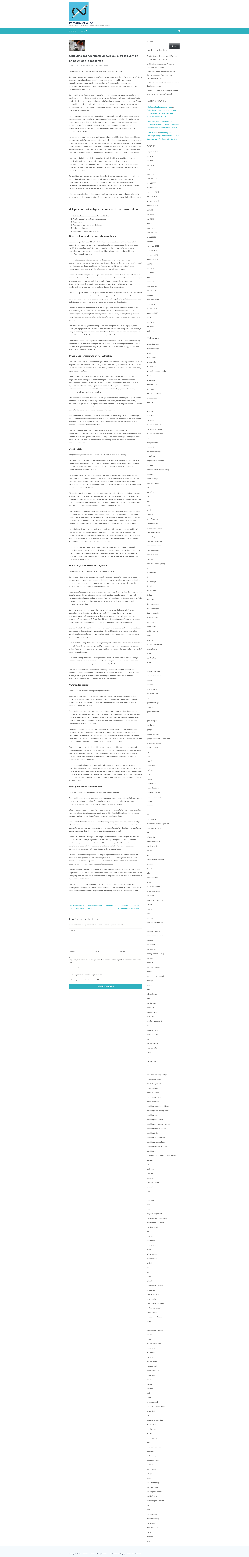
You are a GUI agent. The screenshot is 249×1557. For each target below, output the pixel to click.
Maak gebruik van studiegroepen (86, 231)
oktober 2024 (152, 250)
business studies (153, 483)
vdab (148, 1442)
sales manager (152, 1254)
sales (149, 1250)
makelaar (150, 940)
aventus (150, 411)
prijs (148, 1205)
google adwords (153, 734)
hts (148, 815)
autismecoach (152, 407)
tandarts (150, 1339)
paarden (150, 1160)
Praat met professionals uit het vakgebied (89, 219)
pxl (148, 1232)
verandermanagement (155, 1447)
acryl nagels (151, 357)
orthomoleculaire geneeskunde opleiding (162, 1155)
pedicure (150, 1173)
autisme (150, 402)
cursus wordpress (153, 555)
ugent (149, 1397)
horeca (149, 801)
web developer (152, 1527)
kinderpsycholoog (153, 891)
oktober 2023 (152, 304)
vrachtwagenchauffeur (155, 1501)
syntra (149, 1335)
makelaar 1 (151, 945)
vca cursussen (152, 1438)
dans (148, 577)
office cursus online (154, 1079)
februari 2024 (152, 286)
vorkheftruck (152, 1496)
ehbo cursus (151, 626)
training (150, 1389)
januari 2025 (151, 237)
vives (149, 1478)
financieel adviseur (153, 676)
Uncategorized (152, 1402)
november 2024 (153, 246)
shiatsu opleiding (153, 1294)
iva (148, 855)
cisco (148, 501)
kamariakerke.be (81, 23)
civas (148, 505)
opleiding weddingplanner (156, 1142)
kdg (148, 873)
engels (149, 635)
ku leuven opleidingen (155, 900)
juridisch (150, 864)
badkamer (150, 420)
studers (150, 1326)
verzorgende (151, 1469)
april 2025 (150, 223)
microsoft (150, 1016)
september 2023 (153, 309)
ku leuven (150, 895)
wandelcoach (152, 1514)
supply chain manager (155, 1330)
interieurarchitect (153, 842)
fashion (149, 667)
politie (149, 1196)
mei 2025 (150, 219)
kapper (149, 869)
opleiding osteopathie (155, 1120)
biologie (150, 474)
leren (149, 913)
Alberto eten (152, 132)
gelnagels (150, 707)
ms (148, 1039)
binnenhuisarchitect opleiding (158, 470)
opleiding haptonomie (155, 1115)
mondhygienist (152, 1034)
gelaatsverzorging (153, 703)
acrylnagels (151, 362)
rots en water (152, 1245)
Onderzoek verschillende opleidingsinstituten (91, 216)
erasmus (150, 640)
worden (150, 1536)
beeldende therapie (154, 452)
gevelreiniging (152, 721)
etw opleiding (152, 649)
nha (148, 1066)
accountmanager (153, 349)
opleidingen (151, 1151)
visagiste (150, 1474)
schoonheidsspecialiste (155, 1285)
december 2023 (152, 295)
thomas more (152, 1362)
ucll (148, 1393)
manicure (150, 963)
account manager (153, 344)
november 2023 (153, 300)
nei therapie (151, 1061)
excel (149, 662)
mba (148, 990)
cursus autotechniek (154, 541)
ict (148, 833)
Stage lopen (77, 222)
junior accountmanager (155, 860)
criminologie (151, 537)
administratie (151, 366)
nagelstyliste (152, 1048)
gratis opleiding (152, 747)
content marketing (154, 523)
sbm (148, 1272)
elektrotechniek (153, 631)
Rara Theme (116, 1554)
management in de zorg (155, 954)
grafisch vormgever (154, 743)
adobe (149, 375)
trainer (149, 1384)
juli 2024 (150, 264)
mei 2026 (150, 165)
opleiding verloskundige (156, 1137)
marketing (150, 972)
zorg (148, 1541)
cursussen (150, 559)
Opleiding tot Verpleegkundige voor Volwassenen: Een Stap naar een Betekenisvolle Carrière (161, 113)
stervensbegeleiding (154, 1317)
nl (147, 1070)
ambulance (151, 380)
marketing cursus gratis (155, 976)
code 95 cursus (152, 519)
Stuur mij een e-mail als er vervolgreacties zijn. (86, 975)
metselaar (150, 1007)
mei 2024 (150, 273)
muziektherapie (152, 1043)
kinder (149, 882)
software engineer (154, 1308)
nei (148, 1057)
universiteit (151, 1411)
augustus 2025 (152, 206)
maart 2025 (151, 228)
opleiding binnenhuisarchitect (158, 1106)
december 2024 (152, 241)
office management (154, 1084)
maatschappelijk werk (155, 936)
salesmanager (152, 1259)
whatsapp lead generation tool (159, 107)
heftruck (150, 770)
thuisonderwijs (152, 1366)
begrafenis (151, 456)
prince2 (149, 1209)
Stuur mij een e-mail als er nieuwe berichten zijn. (87, 980)
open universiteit (153, 1102)
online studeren (153, 1093)
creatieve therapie (153, 532)
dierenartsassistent (154, 604)
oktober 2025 (152, 197)
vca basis (150, 1433)
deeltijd (149, 586)
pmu (148, 1191)
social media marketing (155, 1303)
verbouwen (151, 1451)
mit (148, 1025)
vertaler (150, 1465)
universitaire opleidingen (156, 1406)
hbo (148, 756)
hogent (149, 779)
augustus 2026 (152, 152)
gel (148, 698)
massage (150, 981)
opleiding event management (158, 1111)
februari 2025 (152, 232)
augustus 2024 (152, 259)
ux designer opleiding (155, 1420)
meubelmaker (152, 1012)
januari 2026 (151, 183)
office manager (152, 1088)
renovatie (150, 1236)
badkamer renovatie (154, 425)
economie (150, 622)
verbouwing (151, 1456)
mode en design (152, 1030)
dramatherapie (152, 617)
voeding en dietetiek (154, 1492)
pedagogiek (151, 1169)
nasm (149, 1052)
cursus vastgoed (153, 550)
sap (148, 1267)
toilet (149, 1380)
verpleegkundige (153, 1460)
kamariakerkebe (88, 66)
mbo (148, 999)
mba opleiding (152, 994)
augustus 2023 (152, 313)
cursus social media (154, 546)
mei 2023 (150, 327)
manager (150, 958)
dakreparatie (151, 573)
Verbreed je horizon (80, 228)
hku (148, 774)
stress (149, 1321)
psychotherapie (152, 1227)
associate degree (153, 398)
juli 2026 (150, 156)
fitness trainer (152, 689)
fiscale (149, 680)
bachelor (150, 416)
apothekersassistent (154, 384)
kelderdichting (152, 877)
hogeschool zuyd (153, 792)
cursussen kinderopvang (156, 564)
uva (148, 1415)
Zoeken (150, 41)
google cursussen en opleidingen (159, 739)
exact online (151, 658)
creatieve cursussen (154, 528)
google (149, 730)
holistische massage (154, 797)
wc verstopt (151, 1523)
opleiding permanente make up (158, 1124)
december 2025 (152, 188)
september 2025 (153, 201)
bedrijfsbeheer (152, 443)
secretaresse (151, 1290)
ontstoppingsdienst (154, 1097)
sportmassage (152, 1312)
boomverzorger (153, 479)
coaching (150, 514)
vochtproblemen (153, 1487)
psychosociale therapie (155, 1223)
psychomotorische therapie (157, 1218)
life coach (150, 918)
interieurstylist (152, 846)
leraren (149, 909)
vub (148, 1510)
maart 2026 (151, 174)
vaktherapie (151, 1429)
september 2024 (153, 255)
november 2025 (153, 192)
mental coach (152, 1003)
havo (148, 752)
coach (149, 510)
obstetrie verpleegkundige (157, 1075)
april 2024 (150, 277)
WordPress (138, 1554)
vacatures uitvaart (153, 1424)
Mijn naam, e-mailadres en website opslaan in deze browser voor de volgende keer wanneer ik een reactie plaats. (106, 961)
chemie (149, 496)
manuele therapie (153, 967)
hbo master (151, 765)
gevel (149, 716)
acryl (149, 353)
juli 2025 (150, 210)
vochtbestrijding (153, 1483)
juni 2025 (150, 215)
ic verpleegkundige (154, 828)
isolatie (149, 851)
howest (150, 806)
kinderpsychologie (153, 886)
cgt (148, 487)
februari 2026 (152, 179)
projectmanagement (154, 1214)
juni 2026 (150, 161)
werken (150, 1532)
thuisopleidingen (153, 1371)
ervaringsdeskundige (154, 644)
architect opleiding (154, 393)
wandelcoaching (153, 1519)
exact (149, 653)
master (149, 985)
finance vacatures (153, 671)
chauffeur (150, 492)
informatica (151, 837)
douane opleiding (153, 613)
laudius (149, 904)
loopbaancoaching (153, 931)
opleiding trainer (153, 1133)
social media (151, 1299)
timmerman (151, 1375)
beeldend (150, 447)
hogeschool (151, 783)
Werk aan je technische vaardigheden (87, 225)
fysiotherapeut (152, 694)
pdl (148, 1164)
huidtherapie (151, 819)
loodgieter (151, 927)
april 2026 (150, 170)
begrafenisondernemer (155, 461)
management (152, 949)
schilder (150, 1276)
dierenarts (150, 600)
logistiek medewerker (155, 922)
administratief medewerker (157, 371)
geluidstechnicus (153, 712)
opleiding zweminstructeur (157, 1146)
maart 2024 (151, 282)
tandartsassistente (154, 1344)
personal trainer (153, 1182)
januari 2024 (151, 291)
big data (150, 465)
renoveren (151, 1241)
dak (148, 568)
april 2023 (150, 331)
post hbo (150, 1200)
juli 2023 (150, 318)
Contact (84, 31)
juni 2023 (150, 322)
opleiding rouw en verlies (156, 1129)
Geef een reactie (103, 66)
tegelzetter (151, 1348)
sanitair (149, 1263)
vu (148, 1505)
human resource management (158, 824)
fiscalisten (150, 685)
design (149, 595)
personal (150, 1178)
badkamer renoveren (154, 429)
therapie (150, 1357)
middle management (154, 1021)
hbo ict (149, 761)
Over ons (72, 31)
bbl (148, 438)
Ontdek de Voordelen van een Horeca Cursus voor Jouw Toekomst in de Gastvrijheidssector (161, 75)
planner (150, 1187)
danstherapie (152, 582)
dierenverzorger (153, 609)
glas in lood (151, 725)
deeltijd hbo (151, 591)
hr (148, 810)
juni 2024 (150, 268)
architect (150, 389)
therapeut (151, 1353)
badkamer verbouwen (155, 434)
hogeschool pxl (153, 788)
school (149, 1281)
